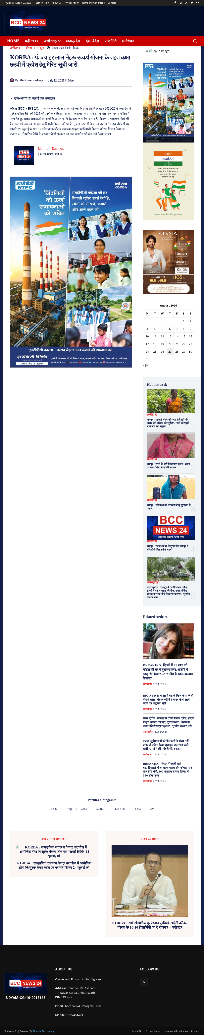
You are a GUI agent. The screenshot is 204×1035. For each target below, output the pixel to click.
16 (190, 336)
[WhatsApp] (119, 80)
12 (162, 336)
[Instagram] (180, 3)
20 (170, 344)
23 (190, 344)
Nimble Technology (43, 1031)
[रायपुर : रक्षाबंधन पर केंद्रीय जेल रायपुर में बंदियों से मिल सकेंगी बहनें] (171, 528)
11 (154, 336)
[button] (195, 41)
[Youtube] (197, 3)
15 (183, 336)
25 (154, 351)
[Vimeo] (191, 3)
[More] (128, 80)
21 (176, 344)
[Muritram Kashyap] (12, 80)
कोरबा (29, 47)
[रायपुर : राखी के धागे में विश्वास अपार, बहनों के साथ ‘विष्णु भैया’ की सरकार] (171, 445)
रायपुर (40, 47)
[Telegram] (109, 80)
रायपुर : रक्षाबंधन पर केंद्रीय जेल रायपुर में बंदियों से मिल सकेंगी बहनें (167, 548)
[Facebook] (175, 3)
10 (147, 336)
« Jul (146, 365)
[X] (186, 3)
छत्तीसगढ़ (15, 47)
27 (170, 351)
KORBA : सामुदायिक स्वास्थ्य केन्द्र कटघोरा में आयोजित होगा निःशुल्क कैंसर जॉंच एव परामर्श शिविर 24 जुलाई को (54, 865)
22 (183, 344)
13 (170, 336)
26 (162, 351)
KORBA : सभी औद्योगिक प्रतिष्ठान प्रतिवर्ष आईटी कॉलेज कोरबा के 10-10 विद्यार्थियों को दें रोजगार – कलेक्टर (149, 925)
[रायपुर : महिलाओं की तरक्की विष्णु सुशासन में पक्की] (171, 487)
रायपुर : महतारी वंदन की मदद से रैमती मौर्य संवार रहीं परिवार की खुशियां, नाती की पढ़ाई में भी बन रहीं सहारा (168, 423)
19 (162, 344)
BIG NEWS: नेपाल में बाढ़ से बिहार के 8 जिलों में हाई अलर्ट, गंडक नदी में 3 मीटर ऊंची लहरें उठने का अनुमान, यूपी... (168, 699)
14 (176, 336)
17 (147, 344)
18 (154, 344)
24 (147, 351)
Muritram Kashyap (31, 80)
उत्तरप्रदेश (153, 582)
